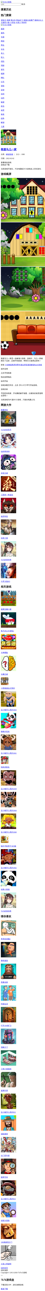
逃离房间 (13, 365)
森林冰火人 (39, 20)
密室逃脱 (27, 365)
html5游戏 (38, 365)
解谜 (33, 365)
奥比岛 (13, 20)
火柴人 (18, 22)
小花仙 (12, 22)
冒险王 (3, 20)
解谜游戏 (9, 154)
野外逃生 (20, 365)
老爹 (8, 20)
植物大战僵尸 (29, 20)
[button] (4, 1289)
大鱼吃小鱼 (5, 22)
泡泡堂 (24, 22)
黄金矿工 (19, 20)
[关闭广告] (2, 1275)
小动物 (7, 365)
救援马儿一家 (9, 149)
